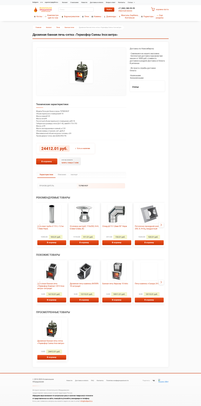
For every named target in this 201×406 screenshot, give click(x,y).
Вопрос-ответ (110, 2)
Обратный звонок (125, 11)
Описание (62, 174)
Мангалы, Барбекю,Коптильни (129, 16)
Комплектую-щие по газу (53, 16)
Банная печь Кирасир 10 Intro (115, 283)
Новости (84, 2)
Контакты (121, 2)
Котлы (39, 16)
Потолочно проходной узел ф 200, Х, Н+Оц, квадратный (148, 227)
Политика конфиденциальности (117, 380)
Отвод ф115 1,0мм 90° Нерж (114, 226)
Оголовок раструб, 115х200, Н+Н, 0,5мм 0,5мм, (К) (84, 227)
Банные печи (69, 27)
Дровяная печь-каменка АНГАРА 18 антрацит (84, 284)
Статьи (130, 2)
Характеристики (46, 174)
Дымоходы (111, 16)
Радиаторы (148, 16)
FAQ (92, 380)
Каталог (65, 2)
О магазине (74, 2)
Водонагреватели (71, 16)
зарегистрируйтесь (51, 2)
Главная (38, 27)
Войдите (35, 2)
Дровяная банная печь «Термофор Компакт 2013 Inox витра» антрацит (50, 286)
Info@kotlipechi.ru (86, 401)
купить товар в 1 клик (70, 163)
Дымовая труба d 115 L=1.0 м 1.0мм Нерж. (50, 227)
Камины (97, 16)
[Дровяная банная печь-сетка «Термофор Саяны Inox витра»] (81, 71)
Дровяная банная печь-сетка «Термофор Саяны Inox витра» (50, 342)
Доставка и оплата (96, 2)
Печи (86, 16)
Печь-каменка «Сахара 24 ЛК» (148, 283)
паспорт (74, 174)
